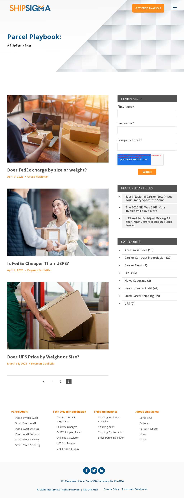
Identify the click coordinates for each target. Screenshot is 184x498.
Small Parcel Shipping (142, 296)
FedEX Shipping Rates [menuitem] (69, 432)
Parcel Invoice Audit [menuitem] (26, 417)
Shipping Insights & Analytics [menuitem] (109, 419)
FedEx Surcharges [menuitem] (67, 427)
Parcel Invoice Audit (141, 288)
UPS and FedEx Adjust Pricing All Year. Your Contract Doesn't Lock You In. (148, 221)
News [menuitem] (142, 434)
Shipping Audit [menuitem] (106, 427)
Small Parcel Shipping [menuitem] (27, 445)
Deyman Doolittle (39, 270)
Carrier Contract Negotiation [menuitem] (66, 419)
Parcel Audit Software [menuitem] (27, 434)
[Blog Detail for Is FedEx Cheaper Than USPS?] (58, 222)
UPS (129, 304)
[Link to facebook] (86, 470)
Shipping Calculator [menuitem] (68, 437)
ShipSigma (51, 489)
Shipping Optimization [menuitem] (110, 432)
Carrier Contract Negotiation (148, 258)
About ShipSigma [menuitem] (147, 411)
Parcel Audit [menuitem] (19, 411)
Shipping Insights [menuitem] (105, 411)
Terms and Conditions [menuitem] (134, 489)
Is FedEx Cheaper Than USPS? (38, 263)
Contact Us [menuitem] (145, 417)
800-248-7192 (90, 489)
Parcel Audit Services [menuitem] (27, 428)
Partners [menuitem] (144, 423)
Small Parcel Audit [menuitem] (25, 423)
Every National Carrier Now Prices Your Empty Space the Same (148, 198)
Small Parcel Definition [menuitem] (111, 437)
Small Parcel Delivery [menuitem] (27, 439)
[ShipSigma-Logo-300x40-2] (29, 8)
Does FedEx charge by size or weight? (47, 170)
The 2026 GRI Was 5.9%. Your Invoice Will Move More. (145, 209)
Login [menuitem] (142, 439)
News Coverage (138, 281)
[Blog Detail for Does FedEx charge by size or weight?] (58, 129)
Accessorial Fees (139, 250)
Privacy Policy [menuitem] (111, 489)
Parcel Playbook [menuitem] (148, 428)
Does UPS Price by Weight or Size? (43, 357)
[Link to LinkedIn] (101, 470)
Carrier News (136, 265)
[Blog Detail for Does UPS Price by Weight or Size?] (58, 315)
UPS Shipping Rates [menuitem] (68, 448)
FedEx (131, 273)
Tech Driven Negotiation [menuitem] (69, 411)
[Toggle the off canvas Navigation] (174, 8)
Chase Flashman (38, 176)
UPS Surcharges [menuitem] (66, 443)
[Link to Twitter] (94, 470)
